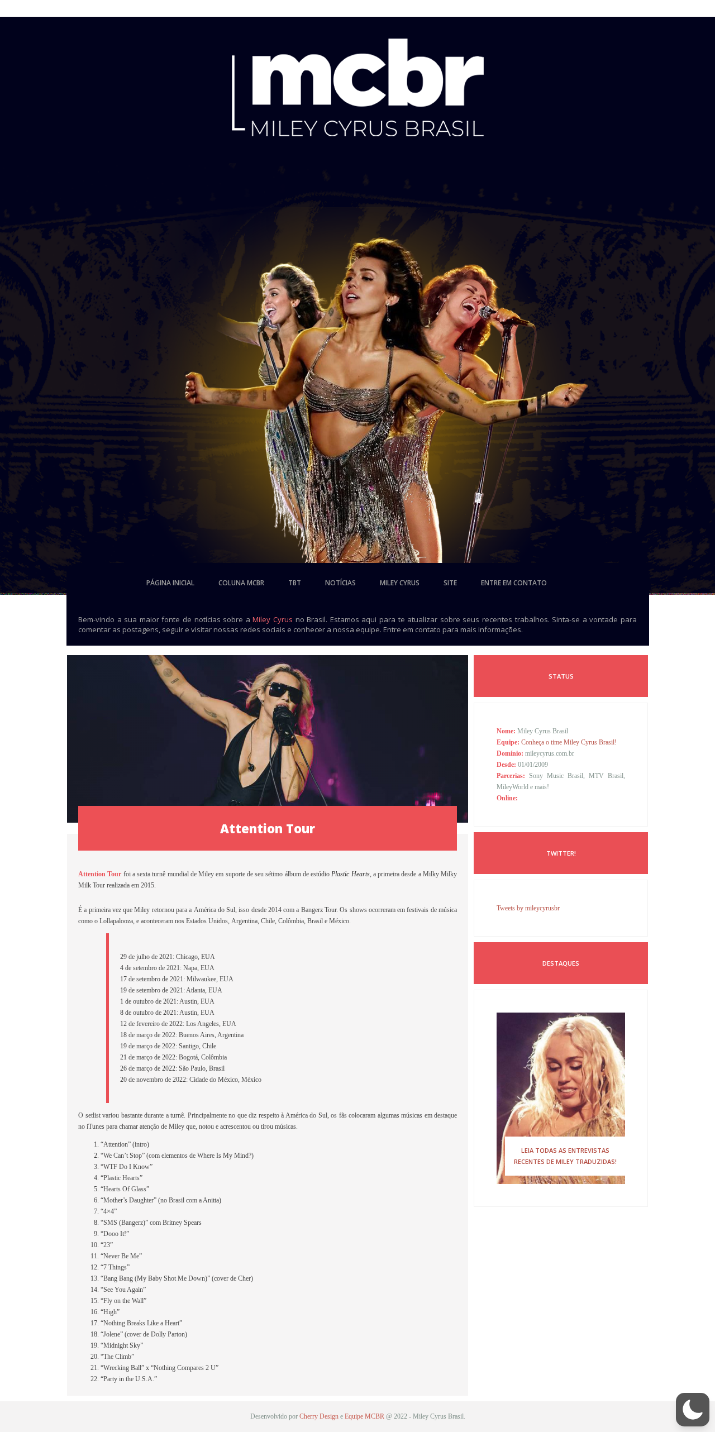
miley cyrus (400, 583)
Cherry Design (319, 1416)
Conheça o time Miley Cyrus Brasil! (569, 742)
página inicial (170, 583)
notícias (340, 583)
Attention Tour (267, 828)
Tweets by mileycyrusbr (528, 908)
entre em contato (514, 583)
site (450, 583)
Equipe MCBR (364, 1416)
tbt (294, 583)
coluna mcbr (241, 583)
